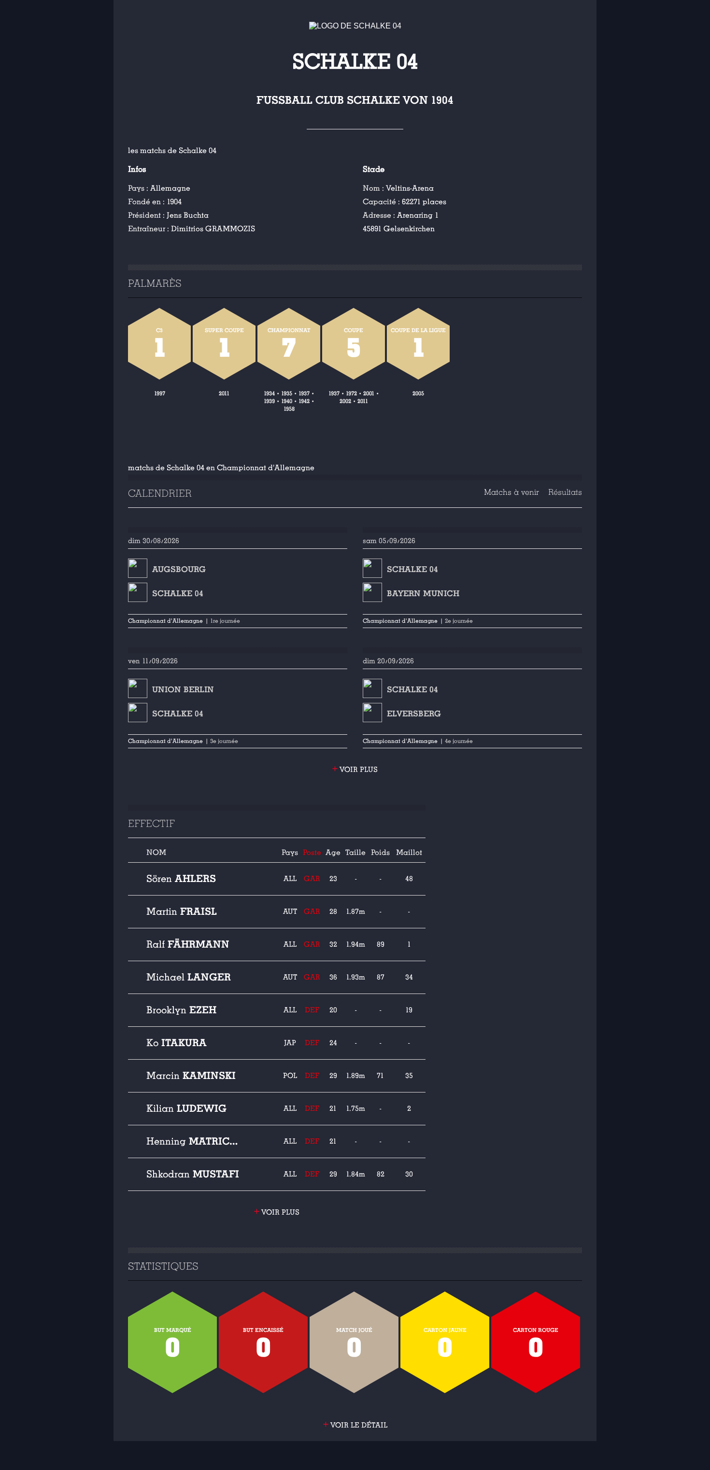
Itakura (176, 1042)
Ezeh (181, 1010)
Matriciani (192, 1141)
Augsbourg (179, 569)
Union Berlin (183, 690)
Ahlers (181, 878)
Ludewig (186, 1108)
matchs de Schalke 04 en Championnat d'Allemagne (221, 468)
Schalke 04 (177, 593)
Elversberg (414, 714)
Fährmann (187, 944)
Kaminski (191, 1075)
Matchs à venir (511, 492)
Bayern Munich (423, 593)
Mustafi (192, 1174)
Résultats (565, 492)
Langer (188, 977)
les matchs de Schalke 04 (172, 150)
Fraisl (181, 911)
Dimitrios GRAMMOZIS (213, 229)
